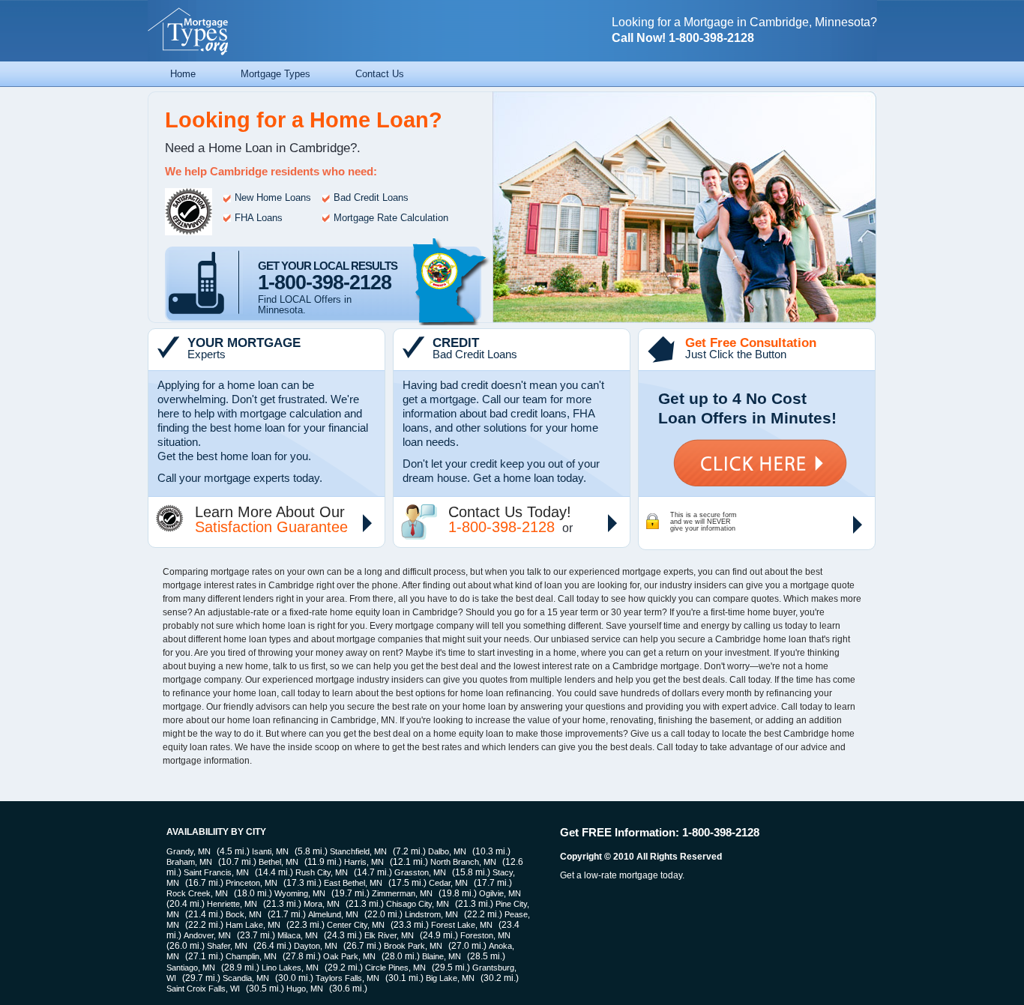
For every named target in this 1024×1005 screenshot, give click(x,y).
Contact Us (379, 73)
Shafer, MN (227, 945)
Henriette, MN (232, 903)
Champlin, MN (251, 956)
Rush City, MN (321, 872)
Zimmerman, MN (402, 893)
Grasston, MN (420, 872)
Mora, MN (322, 903)
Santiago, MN (190, 967)
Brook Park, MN (413, 945)
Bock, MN (244, 914)
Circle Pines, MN (395, 967)
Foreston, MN (485, 935)
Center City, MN (356, 924)
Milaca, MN (297, 935)
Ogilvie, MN (500, 893)
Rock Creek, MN (197, 893)
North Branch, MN (463, 861)
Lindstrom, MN (431, 914)
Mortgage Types (275, 73)
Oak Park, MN (349, 956)
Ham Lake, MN (253, 924)
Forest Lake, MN (462, 924)
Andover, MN (207, 935)
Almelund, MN (333, 914)
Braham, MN (189, 861)
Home (183, 73)
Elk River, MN (389, 935)
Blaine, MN (441, 956)
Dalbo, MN (447, 851)
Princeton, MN (251, 882)
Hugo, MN (304, 988)
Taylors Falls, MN (347, 978)
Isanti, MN (270, 851)
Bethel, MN (278, 861)
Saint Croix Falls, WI (203, 988)
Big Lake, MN (450, 978)
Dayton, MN (315, 945)
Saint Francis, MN (216, 872)
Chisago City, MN (417, 903)
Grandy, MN (188, 851)
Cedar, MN (448, 882)
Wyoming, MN (299, 893)
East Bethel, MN (353, 882)
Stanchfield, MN (358, 851)
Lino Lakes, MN (290, 967)
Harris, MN (364, 861)
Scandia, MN (246, 978)
